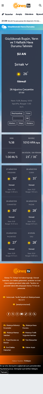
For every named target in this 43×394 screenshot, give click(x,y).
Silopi (21, 123)
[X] (13, 314)
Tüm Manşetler (31, 340)
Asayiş (19, 14)
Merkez (12, 123)
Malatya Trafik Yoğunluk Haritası (29, 334)
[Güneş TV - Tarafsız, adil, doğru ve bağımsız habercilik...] (21, 6)
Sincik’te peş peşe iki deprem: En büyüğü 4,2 (22, 21)
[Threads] (30, 314)
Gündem (29, 14)
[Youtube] (22, 314)
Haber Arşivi (30, 347)
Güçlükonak (18, 118)
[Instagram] (17, 314)
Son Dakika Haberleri (9, 349)
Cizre (28, 113)
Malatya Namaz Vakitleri (11, 334)
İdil (27, 118)
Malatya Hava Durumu (30, 326)
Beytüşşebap (17, 113)
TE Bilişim (27, 361)
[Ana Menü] (3, 6)
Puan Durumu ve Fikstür (11, 341)
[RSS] (34, 314)
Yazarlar (8, 14)
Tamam (4, 372)
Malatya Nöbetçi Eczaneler (12, 326)
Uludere (30, 123)
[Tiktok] (26, 314)
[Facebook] (9, 314)
